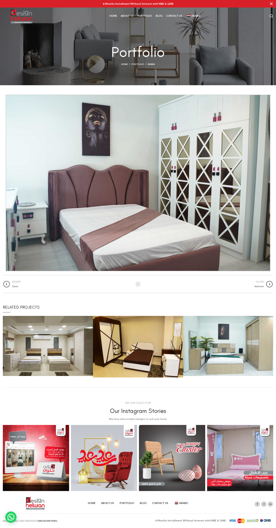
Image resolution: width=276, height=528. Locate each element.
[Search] (271, 16)
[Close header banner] (271, 4)
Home (124, 64)
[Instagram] (264, 504)
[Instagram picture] (36, 458)
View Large (90, 319)
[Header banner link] (132, 4)
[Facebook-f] (257, 504)
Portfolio (137, 64)
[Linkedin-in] (270, 504)
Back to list (138, 284)
